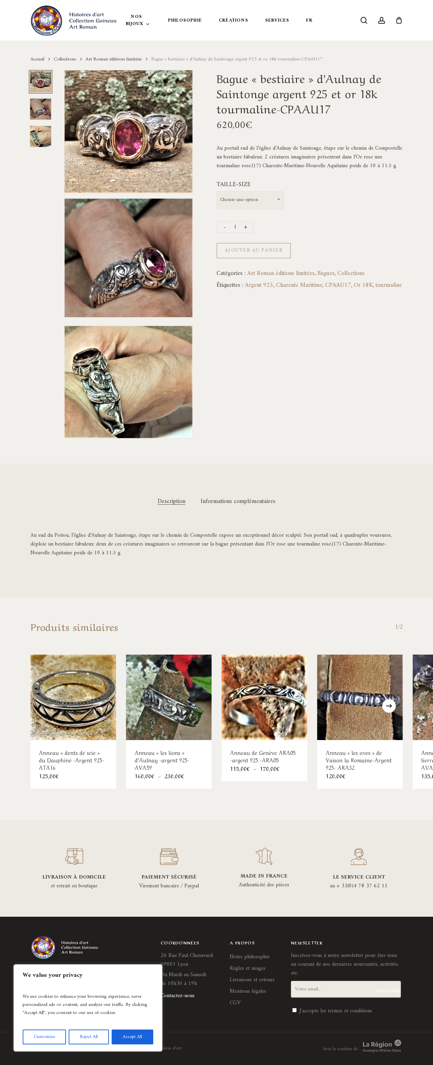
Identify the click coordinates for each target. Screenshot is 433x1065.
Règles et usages (248, 968)
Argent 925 (259, 285)
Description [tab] (171, 502)
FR (309, 20)
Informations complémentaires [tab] (238, 502)
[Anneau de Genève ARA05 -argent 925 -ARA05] (264, 697)
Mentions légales (248, 991)
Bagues (326, 273)
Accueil (37, 59)
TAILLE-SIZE (233, 184)
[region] (88, 1007)
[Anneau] (73, 697)
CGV (235, 1003)
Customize (44, 1037)
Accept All (132, 1037)
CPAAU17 (338, 285)
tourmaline (388, 285)
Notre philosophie (250, 957)
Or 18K (363, 285)
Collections (65, 59)
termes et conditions (350, 1011)
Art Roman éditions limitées (114, 59)
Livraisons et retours (252, 980)
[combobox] (250, 200)
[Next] (389, 706)
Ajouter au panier (254, 250)
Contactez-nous (178, 995)
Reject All (89, 1037)
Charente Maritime (299, 285)
